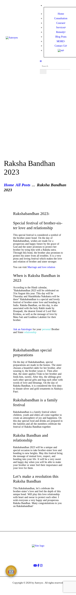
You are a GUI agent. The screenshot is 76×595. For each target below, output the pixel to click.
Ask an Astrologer (22, 329)
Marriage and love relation (41, 267)
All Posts (22, 185)
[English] (61, 50)
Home (9, 185)
